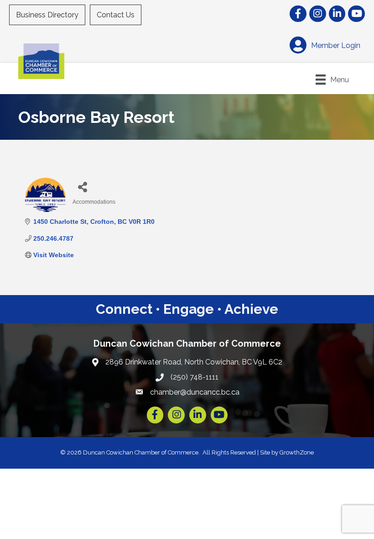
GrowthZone (297, 452)
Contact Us (116, 15)
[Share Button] (83, 186)
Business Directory (47, 15)
